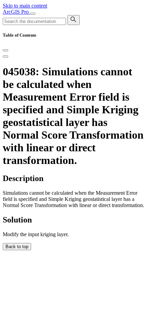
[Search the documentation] (73, 20)
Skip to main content (25, 6)
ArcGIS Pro (16, 12)
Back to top (16, 246)
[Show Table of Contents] (5, 56)
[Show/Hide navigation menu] (33, 14)
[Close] (5, 50)
